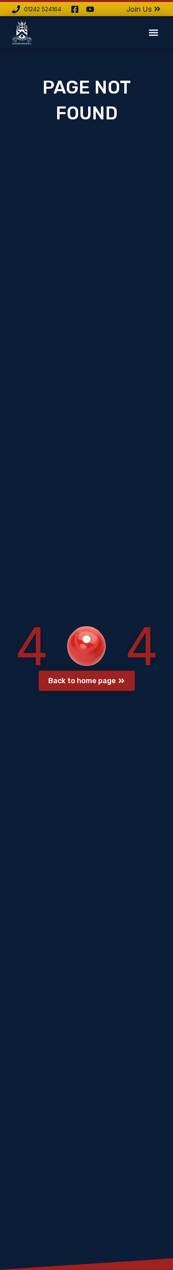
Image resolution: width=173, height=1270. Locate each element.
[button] (153, 32)
